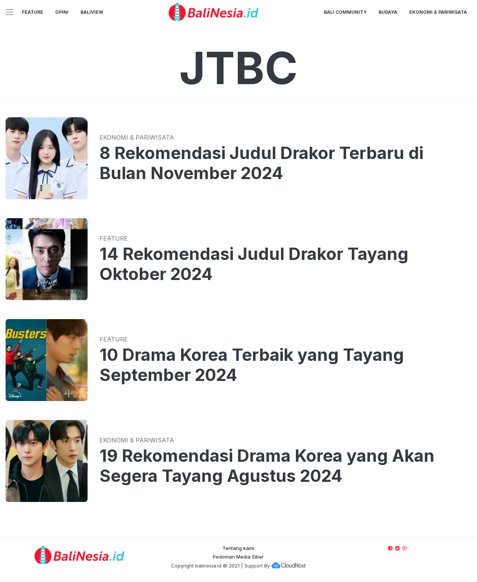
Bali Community (345, 12)
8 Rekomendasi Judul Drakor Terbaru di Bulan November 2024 (261, 163)
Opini (62, 12)
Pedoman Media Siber (238, 557)
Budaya (388, 12)
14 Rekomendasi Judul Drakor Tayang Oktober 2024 (253, 264)
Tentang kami (238, 548)
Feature (32, 12)
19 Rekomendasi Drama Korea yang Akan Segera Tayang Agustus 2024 (267, 466)
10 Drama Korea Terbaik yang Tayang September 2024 (251, 365)
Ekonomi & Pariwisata (438, 12)
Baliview (91, 12)
